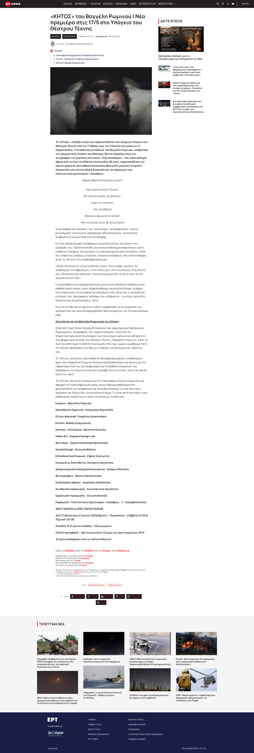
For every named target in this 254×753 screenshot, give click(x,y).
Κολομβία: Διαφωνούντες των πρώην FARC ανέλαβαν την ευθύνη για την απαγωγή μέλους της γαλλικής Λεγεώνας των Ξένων (56, 663)
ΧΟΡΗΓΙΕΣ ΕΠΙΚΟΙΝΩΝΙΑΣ (98, 734)
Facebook (85, 558)
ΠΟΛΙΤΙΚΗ (96, 3)
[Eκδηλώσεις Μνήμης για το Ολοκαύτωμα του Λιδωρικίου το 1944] (181, 39)
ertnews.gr (78, 572)
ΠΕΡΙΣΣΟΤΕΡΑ (165, 3)
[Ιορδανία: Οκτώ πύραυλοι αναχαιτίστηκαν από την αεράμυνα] (103, 643)
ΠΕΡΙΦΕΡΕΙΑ (81, 3)
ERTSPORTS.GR (147, 3)
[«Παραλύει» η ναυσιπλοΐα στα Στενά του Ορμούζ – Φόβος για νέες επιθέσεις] (103, 677)
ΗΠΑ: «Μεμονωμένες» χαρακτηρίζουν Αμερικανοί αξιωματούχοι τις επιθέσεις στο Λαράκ (195, 698)
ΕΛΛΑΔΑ (68, 3)
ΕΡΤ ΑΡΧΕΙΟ (93, 739)
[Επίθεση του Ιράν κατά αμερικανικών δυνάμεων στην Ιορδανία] (150, 679)
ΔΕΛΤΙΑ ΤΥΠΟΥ (94, 729)
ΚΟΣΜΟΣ (108, 3)
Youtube (89, 563)
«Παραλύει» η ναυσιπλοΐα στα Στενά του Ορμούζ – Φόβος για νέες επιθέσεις (102, 695)
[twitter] (228, 4)
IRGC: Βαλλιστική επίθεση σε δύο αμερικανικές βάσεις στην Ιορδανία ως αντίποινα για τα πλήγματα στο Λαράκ (57, 700)
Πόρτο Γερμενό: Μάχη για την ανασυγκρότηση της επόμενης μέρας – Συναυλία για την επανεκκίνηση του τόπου (187, 88)
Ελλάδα (89, 550)
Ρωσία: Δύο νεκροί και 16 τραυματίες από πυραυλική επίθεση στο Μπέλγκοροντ (195, 662)
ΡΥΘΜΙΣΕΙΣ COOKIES (136, 739)
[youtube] (233, 4)
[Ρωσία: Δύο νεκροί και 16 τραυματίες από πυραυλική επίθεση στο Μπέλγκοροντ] (196, 643)
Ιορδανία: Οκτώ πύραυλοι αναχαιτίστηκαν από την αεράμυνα (101, 660)
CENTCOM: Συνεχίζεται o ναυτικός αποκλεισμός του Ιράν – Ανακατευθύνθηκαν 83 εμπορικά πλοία (150, 662)
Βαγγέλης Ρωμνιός (96, 585)
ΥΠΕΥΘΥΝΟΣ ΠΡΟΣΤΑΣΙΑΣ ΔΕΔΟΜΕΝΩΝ (145, 734)
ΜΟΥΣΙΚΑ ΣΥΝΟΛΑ (136, 719)
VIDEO (133, 3)
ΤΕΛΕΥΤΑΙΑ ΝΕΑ (51, 624)
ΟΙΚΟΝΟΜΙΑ (121, 3)
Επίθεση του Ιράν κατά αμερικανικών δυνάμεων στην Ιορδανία (149, 696)
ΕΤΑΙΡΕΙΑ (92, 719)
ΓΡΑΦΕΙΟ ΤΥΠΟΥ (95, 724)
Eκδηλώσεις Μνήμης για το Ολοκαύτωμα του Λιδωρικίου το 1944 (180, 57)
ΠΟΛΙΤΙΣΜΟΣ (70, 36)
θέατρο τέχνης (114, 585)
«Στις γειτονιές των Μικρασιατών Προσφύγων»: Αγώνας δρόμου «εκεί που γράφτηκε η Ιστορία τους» (187, 71)
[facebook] (223, 4)
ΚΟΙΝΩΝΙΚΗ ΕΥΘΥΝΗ (136, 724)
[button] (88, 4)
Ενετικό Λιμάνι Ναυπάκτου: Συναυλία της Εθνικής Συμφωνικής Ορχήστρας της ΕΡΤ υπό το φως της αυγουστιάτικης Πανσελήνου (188, 106)
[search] (218, 4)
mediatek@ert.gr (55, 726)
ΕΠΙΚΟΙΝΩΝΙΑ (134, 729)
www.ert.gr (52, 748)
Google (89, 556)
